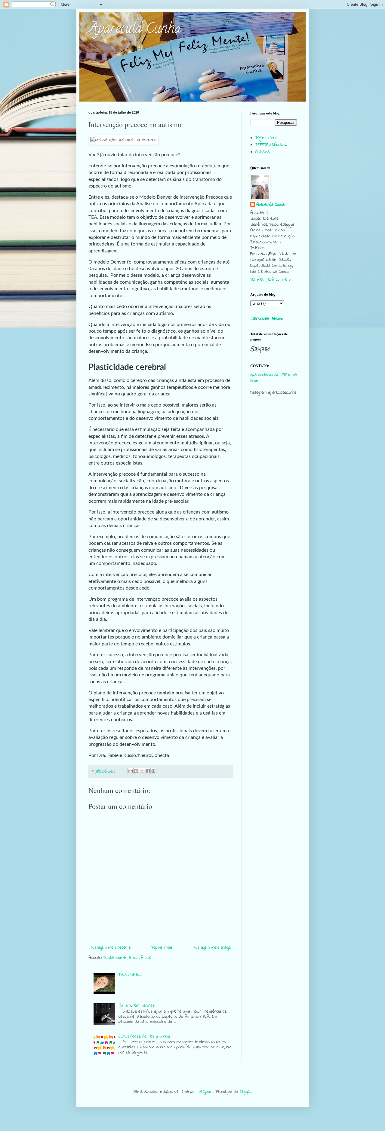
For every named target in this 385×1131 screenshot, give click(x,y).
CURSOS (262, 152)
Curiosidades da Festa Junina (144, 1036)
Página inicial (161, 947)
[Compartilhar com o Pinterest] (153, 771)
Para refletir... (130, 975)
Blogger (245, 1092)
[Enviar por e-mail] (131, 771)
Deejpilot (205, 1092)
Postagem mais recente (110, 947)
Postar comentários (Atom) (127, 958)
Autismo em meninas (137, 1005)
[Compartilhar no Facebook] (148, 771)
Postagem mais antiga (212, 947)
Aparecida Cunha (134, 30)
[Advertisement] (273, 515)
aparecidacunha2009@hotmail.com (273, 378)
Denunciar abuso (267, 318)
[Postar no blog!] (136, 771)
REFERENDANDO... (271, 145)
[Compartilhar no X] (142, 771)
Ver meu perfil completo (270, 279)
